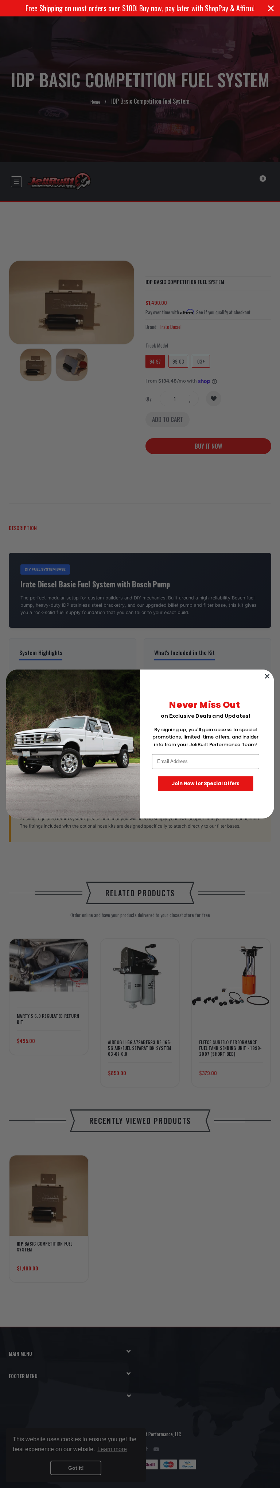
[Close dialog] (267, 676)
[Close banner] (270, 8)
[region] (140, 8)
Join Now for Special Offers (205, 783)
